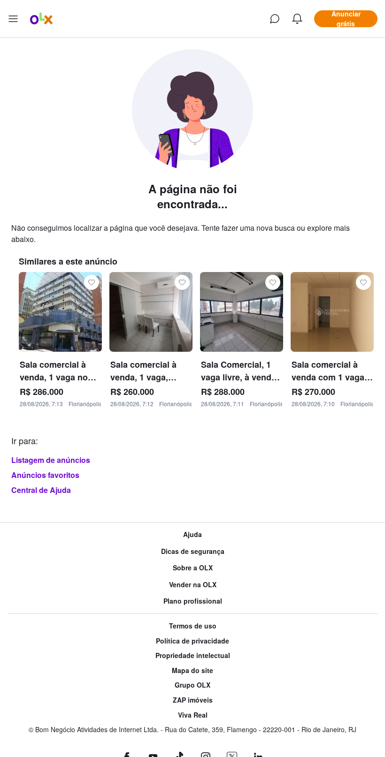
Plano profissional (192, 601)
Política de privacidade (192, 640)
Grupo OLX (192, 685)
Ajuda (192, 534)
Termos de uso (192, 625)
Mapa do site (192, 670)
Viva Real (193, 715)
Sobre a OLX (193, 567)
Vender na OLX (192, 584)
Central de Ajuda (41, 489)
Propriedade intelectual (192, 655)
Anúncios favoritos (45, 474)
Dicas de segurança (192, 551)
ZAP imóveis (193, 700)
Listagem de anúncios (50, 459)
